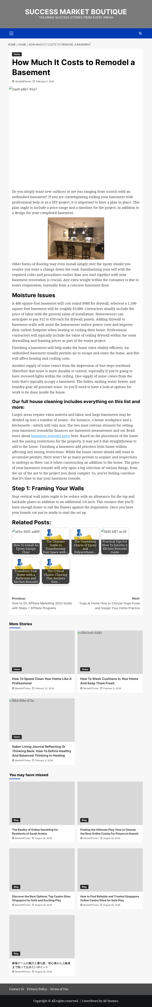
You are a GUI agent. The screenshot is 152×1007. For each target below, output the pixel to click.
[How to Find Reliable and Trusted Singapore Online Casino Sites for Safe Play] (110, 870)
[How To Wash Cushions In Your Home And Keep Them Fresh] (110, 652)
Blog (16, 820)
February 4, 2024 (44, 760)
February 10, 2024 (44, 688)
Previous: (42, 603)
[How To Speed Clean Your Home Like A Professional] (42, 652)
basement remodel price (50, 436)
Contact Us (16, 989)
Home (17, 54)
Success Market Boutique (76, 12)
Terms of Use (59, 989)
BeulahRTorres (23, 81)
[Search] (140, 33)
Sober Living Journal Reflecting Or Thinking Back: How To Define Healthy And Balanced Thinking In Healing (41, 751)
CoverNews (90, 1001)
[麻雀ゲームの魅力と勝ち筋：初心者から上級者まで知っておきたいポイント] (42, 936)
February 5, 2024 (112, 688)
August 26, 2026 (43, 838)
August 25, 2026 (43, 971)
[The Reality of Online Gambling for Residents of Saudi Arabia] (42, 803)
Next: (109, 603)
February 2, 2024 (45, 81)
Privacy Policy (37, 989)
